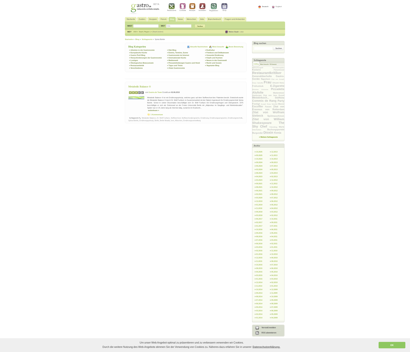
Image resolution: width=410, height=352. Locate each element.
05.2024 (259, 166)
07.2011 (274, 226)
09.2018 (259, 212)
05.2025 (259, 155)
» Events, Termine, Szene (177, 53)
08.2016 (259, 236)
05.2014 (259, 307)
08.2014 (259, 296)
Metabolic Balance (149, 118)
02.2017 (259, 222)
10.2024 (259, 159)
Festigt (256, 104)
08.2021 (259, 187)
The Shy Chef (268, 124)
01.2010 (274, 286)
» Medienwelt (172, 60)
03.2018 (259, 215)
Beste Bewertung (236, 47)
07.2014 (259, 300)
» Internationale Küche (176, 58)
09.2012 (274, 191)
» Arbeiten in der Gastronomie (142, 50)
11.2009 (274, 293)
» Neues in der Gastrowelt (216, 60)
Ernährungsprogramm (218, 118)
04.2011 (274, 236)
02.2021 (259, 194)
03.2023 (259, 180)
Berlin (157, 120)
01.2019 (259, 205)
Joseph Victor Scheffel (269, 104)
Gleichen (257, 89)
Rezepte (192, 10)
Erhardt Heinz (278, 83)
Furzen (269, 107)
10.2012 (274, 187)
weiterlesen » (153, 110)
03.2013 (274, 173)
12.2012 (274, 180)
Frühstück (261, 86)
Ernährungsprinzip (146, 120)
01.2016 (259, 254)
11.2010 (274, 251)
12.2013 (274, 152)
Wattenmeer (278, 93)
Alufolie (262, 92)
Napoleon (266, 79)
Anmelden (202, 10)
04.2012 (274, 208)
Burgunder (257, 133)
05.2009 (274, 314)
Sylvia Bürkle (133, 120)
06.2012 (274, 201)
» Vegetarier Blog (212, 65)
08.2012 (274, 194)
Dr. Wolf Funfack (163, 118)
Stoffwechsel (176, 118)
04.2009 (274, 318)
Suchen (278, 48)
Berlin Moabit (165, 120)
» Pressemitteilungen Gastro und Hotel (183, 63)
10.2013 (274, 159)
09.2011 (274, 222)
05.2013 (274, 169)
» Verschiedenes (136, 68)
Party (281, 100)
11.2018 (259, 208)
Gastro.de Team (155, 92)
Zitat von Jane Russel (273, 95)
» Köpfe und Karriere (213, 58)
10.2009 (274, 296)
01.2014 (259, 318)
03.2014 (259, 311)
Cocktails (182, 10)
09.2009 (274, 300)
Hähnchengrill (262, 68)
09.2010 (274, 258)
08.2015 (259, 268)
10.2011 (274, 219)
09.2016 (259, 233)
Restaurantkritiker (266, 73)
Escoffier (258, 106)
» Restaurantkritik (136, 65)
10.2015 (259, 265)
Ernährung (205, 118)
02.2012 (274, 215)
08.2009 (274, 304)
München (178, 120)
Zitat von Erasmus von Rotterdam (268, 108)
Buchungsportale (275, 129)
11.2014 (259, 286)
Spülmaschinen (275, 116)
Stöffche (279, 97)
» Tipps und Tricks (175, 65)
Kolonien (266, 89)
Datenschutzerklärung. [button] (266, 347)
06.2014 (259, 304)
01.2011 (274, 247)
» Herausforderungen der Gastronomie (145, 58)
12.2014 (259, 282)
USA (242, 32)
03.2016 (259, 247)
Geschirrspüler (278, 68)
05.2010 (274, 272)
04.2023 (259, 176)
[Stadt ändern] (157, 32)
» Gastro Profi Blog (137, 55)
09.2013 (274, 162)
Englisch (279, 6)
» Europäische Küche (138, 53)
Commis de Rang (265, 100)
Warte (281, 127)
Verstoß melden (269, 327)
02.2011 (274, 244)
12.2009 (274, 289)
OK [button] (392, 345)
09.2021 (259, 184)
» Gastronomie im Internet (178, 55)
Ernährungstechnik (235, 118)
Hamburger (257, 95)
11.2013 (274, 155)
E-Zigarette (277, 85)
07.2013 (274, 166)
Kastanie (263, 70)
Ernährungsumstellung (192, 120)
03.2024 (259, 169)
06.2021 (259, 191)
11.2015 (259, 261)
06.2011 (274, 229)
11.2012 (274, 184)
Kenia (277, 132)
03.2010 (274, 279)
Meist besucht (218, 47)
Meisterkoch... (263, 97)
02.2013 (274, 176)
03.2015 (259, 275)
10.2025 (259, 152)
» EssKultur (210, 50)
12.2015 (259, 258)
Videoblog (274, 127)
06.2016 (259, 244)
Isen (172, 120)
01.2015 (259, 279)
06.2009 (274, 311)
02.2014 (259, 314)
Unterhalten (259, 130)
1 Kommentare (157, 115)
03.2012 (274, 212)
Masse (281, 104)
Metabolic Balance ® (139, 86)
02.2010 (274, 282)
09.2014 (259, 293)
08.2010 (274, 261)
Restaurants (171, 10)
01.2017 (259, 226)
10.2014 (259, 289)
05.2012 (274, 205)
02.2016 (259, 251)
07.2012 (274, 198)
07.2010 (274, 265)
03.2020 (259, 198)
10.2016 (259, 229)
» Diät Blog (171, 50)
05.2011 (274, 233)
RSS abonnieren (269, 333)
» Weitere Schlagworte (268, 137)
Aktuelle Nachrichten (199, 47)
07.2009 (274, 307)
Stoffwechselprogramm (191, 118)
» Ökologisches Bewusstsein (141, 63)
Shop (224, 10)
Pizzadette (277, 89)
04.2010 (274, 275)
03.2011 (274, 240)
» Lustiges (133, 60)
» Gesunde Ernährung (214, 55)
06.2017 (259, 219)
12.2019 (259, 201)
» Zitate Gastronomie (176, 68)
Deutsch (265, 6)
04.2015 (259, 272)
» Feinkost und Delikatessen (217, 53)
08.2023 (259, 173)
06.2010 (274, 268)
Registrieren (213, 10)
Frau (268, 82)
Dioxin (268, 132)
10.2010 (274, 254)
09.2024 (259, 162)
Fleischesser (279, 70)
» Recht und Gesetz (213, 63)
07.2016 (259, 240)
